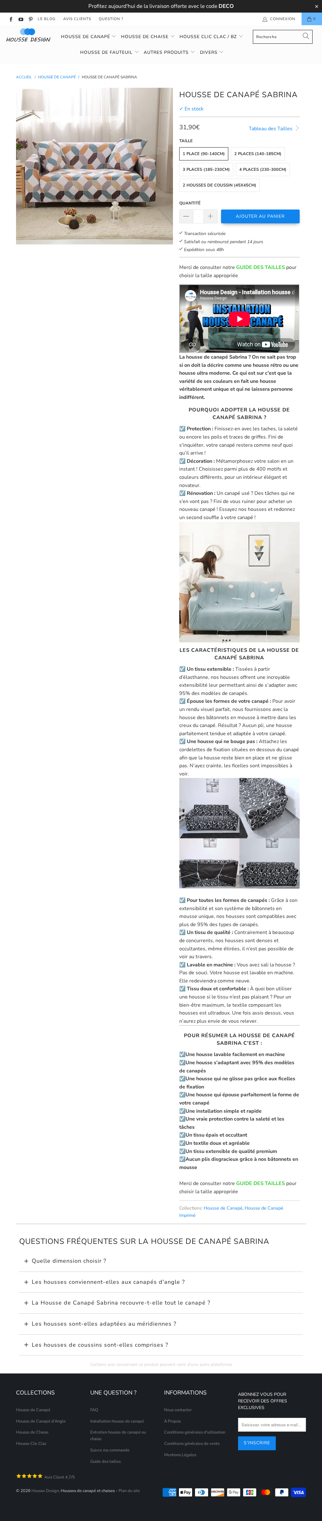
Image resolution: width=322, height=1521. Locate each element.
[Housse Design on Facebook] (10, 18)
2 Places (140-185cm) (257, 154)
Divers (209, 52)
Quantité (190, 203)
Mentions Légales (180, 1455)
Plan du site (129, 1491)
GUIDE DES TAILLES (260, 267)
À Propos (172, 1421)
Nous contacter (178, 1410)
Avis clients (77, 18)
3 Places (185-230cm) (206, 169)
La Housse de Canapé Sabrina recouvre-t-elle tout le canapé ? (121, 1302)
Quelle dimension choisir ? (69, 1261)
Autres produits (167, 52)
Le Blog (47, 18)
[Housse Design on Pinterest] (30, 18)
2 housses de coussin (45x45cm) (219, 185)
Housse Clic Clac (31, 1443)
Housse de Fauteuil (107, 52)
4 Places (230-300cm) (262, 169)
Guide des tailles (105, 1461)
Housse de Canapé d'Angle (41, 1421)
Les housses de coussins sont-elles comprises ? (100, 1345)
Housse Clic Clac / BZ (209, 37)
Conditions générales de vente (192, 1443)
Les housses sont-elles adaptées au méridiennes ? (104, 1324)
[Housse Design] (29, 35)
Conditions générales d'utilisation (194, 1432)
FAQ (94, 1410)
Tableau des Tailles (271, 128)
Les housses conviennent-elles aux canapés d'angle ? (108, 1282)
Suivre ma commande (110, 1450)
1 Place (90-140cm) (204, 154)
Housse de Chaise (145, 37)
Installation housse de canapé (117, 1421)
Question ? (111, 18)
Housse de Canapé (86, 37)
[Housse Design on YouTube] (20, 18)
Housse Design (45, 1491)
